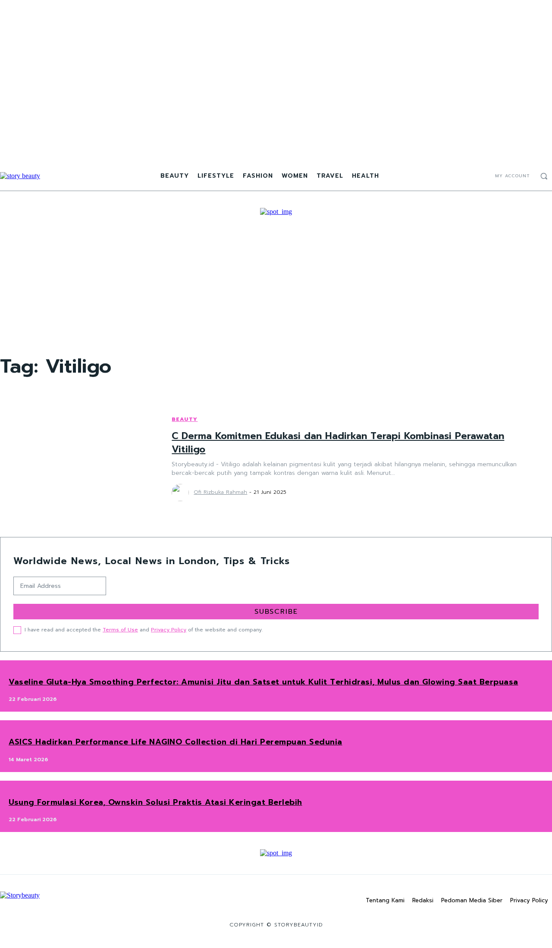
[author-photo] (181, 492)
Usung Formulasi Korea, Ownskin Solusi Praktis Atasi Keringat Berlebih (155, 802)
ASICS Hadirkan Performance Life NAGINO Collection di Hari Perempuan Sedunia (175, 742)
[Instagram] (473, 176)
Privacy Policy (168, 630)
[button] (544, 176)
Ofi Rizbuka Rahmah (220, 492)
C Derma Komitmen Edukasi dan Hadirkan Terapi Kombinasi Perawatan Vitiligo (338, 442)
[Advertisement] (276, 280)
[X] (483, 176)
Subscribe (276, 611)
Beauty (185, 419)
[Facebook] (463, 176)
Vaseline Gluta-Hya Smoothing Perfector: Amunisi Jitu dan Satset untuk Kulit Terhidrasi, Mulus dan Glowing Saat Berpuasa (263, 682)
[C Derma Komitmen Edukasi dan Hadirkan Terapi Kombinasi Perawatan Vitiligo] (77, 458)
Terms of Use (120, 630)
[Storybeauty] (20, 176)
